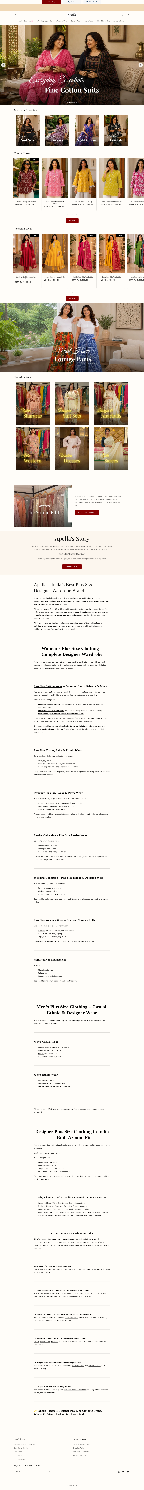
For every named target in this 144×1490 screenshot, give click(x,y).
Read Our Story (72, 566)
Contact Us (18, 1455)
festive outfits (95, 1365)
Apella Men (72, 2)
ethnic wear (74, 1245)
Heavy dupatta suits (46, 767)
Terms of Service (79, 1455)
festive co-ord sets (56, 809)
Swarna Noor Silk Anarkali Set (54, 277)
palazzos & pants (87, 1293)
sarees (53, 849)
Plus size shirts (44, 1047)
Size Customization (21, 1448)
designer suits (78, 1365)
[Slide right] (76, 214)
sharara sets (56, 764)
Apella (75, 1485)
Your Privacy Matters (81, 1452)
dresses (78, 615)
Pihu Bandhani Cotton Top (83, 202)
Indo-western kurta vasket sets (51, 1083)
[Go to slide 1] (67, 102)
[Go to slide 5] (76, 102)
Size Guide (18, 1452)
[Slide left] (67, 214)
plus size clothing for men (75, 1390)
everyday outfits (60, 937)
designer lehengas (44, 615)
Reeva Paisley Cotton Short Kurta (55, 202)
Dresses (41, 931)
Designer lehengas (46, 803)
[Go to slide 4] (74, 102)
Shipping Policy (79, 1448)
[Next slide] (141, 65)
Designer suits (44, 894)
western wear (85, 1245)
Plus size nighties (45, 970)
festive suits (71, 764)
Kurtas (41, 1053)
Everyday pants (44, 1050)
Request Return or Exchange (24, 1444)
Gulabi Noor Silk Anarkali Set (83, 277)
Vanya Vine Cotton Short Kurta (112, 202)
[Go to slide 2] (70, 102)
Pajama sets (43, 973)
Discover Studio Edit (87, 513)
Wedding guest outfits (47, 891)
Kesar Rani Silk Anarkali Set (111, 277)
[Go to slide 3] (72, 102)
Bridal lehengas (44, 888)
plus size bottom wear (69, 612)
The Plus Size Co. (92, 2)
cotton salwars (71, 1317)
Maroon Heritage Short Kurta (26, 202)
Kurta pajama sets (46, 1080)
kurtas (56, 615)
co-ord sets (65, 615)
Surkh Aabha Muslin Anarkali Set (26, 278)
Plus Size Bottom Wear (48, 686)
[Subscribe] (49, 1471)
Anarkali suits (44, 764)
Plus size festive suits (47, 846)
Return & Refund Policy (81, 1444)
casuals (95, 1245)
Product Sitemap (20, 1459)
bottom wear (62, 1245)
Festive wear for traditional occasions (54, 1086)
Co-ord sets (43, 934)
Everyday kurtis (45, 761)
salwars (99, 1293)
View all (72, 221)
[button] (16, 15)
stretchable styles (41, 1296)
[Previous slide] (3, 65)
